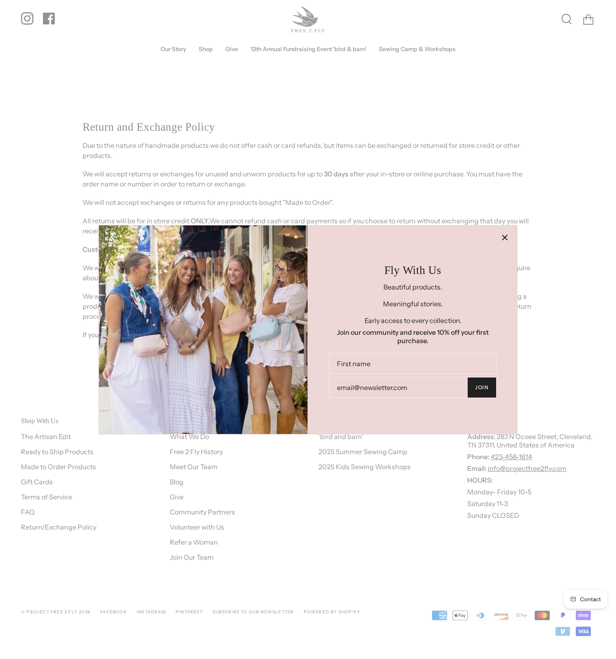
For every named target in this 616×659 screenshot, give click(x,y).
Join (482, 387)
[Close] (505, 237)
